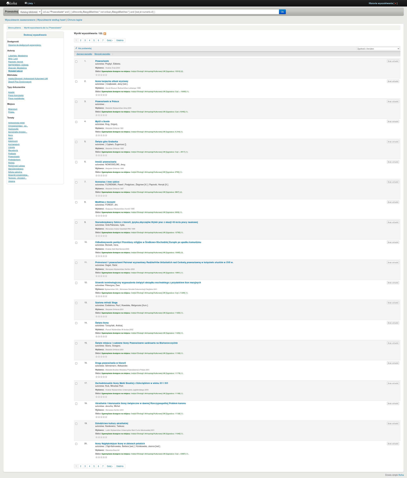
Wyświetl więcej (15, 71)
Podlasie (12, 153)
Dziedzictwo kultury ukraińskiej (111, 423)
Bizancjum (12, 109)
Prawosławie (14, 156)
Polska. (11, 112)
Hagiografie (13, 128)
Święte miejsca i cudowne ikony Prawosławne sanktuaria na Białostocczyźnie (136, 342)
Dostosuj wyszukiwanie (35, 34)
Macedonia (13, 150)
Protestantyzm (14, 159)
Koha (401, 474)
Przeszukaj (11, 11)
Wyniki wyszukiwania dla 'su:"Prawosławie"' (43, 27)
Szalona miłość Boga (106, 302)
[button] (30, 3)
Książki (11, 92)
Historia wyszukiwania (381, 3)
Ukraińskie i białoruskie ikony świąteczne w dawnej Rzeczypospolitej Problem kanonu (140, 403)
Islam (10, 138)
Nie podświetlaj (85, 48)
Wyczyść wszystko (102, 53)
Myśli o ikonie (102, 121)
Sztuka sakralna (15, 172)
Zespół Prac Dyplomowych (19, 81)
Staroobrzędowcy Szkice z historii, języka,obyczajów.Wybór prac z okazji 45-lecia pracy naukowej (146, 222)
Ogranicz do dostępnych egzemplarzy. (24, 45)
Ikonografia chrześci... (17, 131)
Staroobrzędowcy (15, 168)
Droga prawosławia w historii (110, 362)
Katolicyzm (13, 141)
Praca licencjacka (16, 95)
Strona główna (14, 27)
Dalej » (110, 40)
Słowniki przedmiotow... (18, 175)
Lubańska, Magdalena (18, 55)
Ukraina (11, 181)
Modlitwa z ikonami (105, 201)
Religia (11, 162)
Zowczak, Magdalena (17, 67)
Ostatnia (120, 40)
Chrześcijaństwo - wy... (18, 125)
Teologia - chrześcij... (17, 178)
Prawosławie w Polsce (107, 101)
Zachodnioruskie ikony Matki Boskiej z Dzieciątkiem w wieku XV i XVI (131, 383)
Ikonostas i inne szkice (107, 181)
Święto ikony (102, 322)
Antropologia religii (16, 122)
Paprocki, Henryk (15, 61)
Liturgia (11, 147)
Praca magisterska (16, 98)
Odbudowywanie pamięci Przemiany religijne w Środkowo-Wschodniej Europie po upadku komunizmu (148, 242)
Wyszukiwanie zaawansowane (20, 19)
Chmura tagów (74, 19)
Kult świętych (14, 144)
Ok (282, 11)
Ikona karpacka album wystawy (111, 81)
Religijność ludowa (16, 165)
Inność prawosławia (105, 161)
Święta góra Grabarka (106, 141)
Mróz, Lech (13, 58)
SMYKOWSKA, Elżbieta (18, 64)
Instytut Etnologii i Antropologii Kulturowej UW (14, 3)
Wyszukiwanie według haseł (51, 19)
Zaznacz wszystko (84, 53)
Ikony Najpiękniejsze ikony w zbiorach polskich (120, 443)
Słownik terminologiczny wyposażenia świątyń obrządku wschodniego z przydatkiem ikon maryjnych (148, 282)
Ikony (10, 135)
